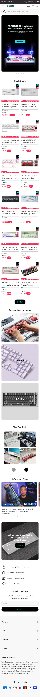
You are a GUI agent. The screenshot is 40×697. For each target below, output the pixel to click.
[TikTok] (22, 682)
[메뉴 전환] (2, 6)
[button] (20, 11)
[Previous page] (14, 470)
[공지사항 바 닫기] (38, 1)
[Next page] (26, 470)
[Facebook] (14, 682)
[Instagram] (18, 682)
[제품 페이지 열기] (10, 93)
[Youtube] (25, 682)
